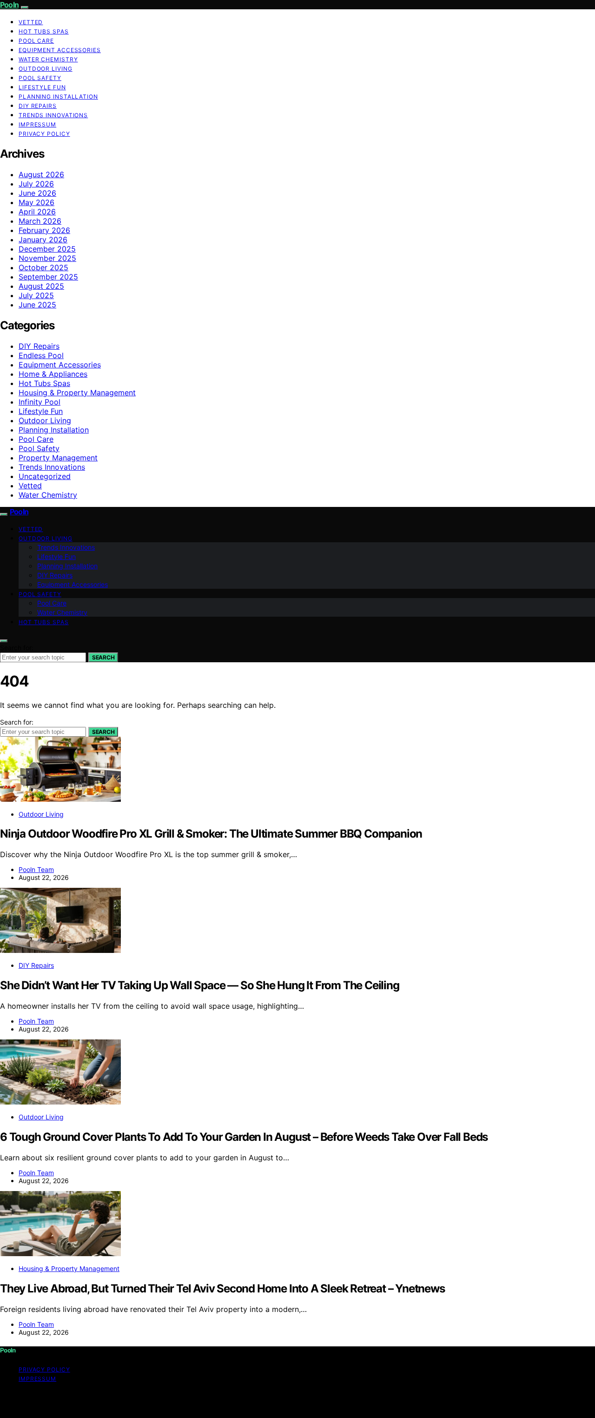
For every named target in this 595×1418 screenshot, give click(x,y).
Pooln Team (36, 869)
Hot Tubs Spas (44, 31)
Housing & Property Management (77, 392)
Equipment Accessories (60, 50)
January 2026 (43, 239)
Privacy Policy (44, 133)
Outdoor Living (46, 68)
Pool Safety (40, 77)
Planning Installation (58, 96)
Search (103, 657)
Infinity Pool (39, 401)
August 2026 (41, 174)
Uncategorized (45, 476)
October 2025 (43, 267)
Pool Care (36, 40)
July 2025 (36, 295)
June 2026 (37, 193)
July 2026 (36, 183)
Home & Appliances (53, 374)
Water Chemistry (48, 59)
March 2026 (40, 221)
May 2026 (36, 202)
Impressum (37, 124)
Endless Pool (41, 355)
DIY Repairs (38, 105)
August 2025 (41, 286)
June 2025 (37, 304)
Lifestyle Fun (42, 87)
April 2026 (37, 211)
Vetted (31, 22)
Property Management (58, 457)
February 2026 (44, 230)
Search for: (16, 648)
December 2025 (47, 248)
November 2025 (47, 258)
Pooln (9, 4)
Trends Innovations (53, 115)
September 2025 (48, 276)
